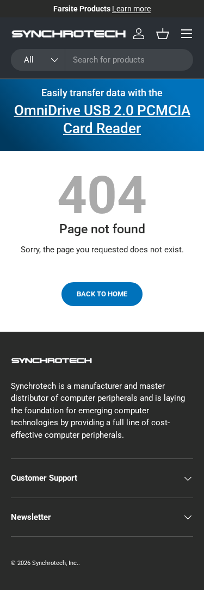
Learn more (131, 8)
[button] (163, 34)
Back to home (102, 294)
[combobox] (102, 60)
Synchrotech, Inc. (55, 563)
